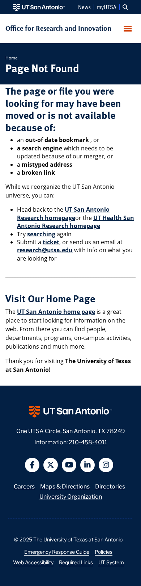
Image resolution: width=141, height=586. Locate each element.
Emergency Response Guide (56, 551)
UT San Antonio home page (56, 312)
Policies (103, 551)
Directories (110, 486)
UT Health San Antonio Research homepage (75, 222)
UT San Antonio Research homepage (63, 213)
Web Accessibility (33, 562)
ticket (51, 242)
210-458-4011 (88, 441)
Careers (24, 486)
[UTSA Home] (39, 7)
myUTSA (106, 7)
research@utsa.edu (45, 250)
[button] (125, 7)
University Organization (70, 496)
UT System (111, 562)
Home (11, 58)
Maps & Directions (65, 486)
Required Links (76, 562)
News (84, 7)
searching (41, 234)
